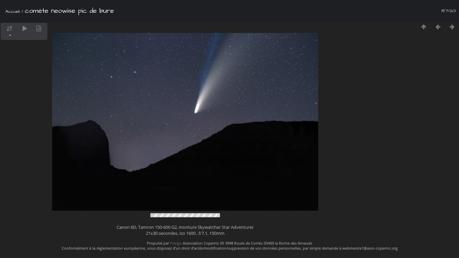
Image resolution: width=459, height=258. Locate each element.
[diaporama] (24, 28)
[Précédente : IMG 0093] (438, 27)
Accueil (12, 11)
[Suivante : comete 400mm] (452, 27)
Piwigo (176, 243)
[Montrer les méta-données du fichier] (39, 28)
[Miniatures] (424, 27)
